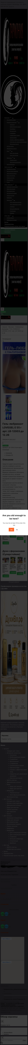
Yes (11, 529)
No (17, 529)
